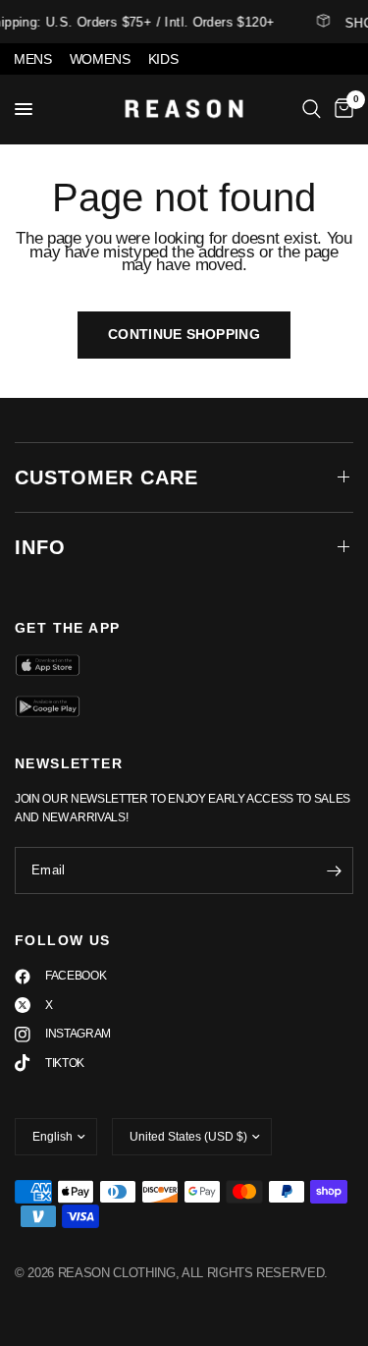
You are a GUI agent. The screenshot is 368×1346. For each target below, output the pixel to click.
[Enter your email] (333, 870)
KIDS (163, 59)
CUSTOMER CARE (106, 477)
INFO (40, 547)
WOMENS (100, 59)
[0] (340, 109)
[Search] (311, 109)
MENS (33, 59)
